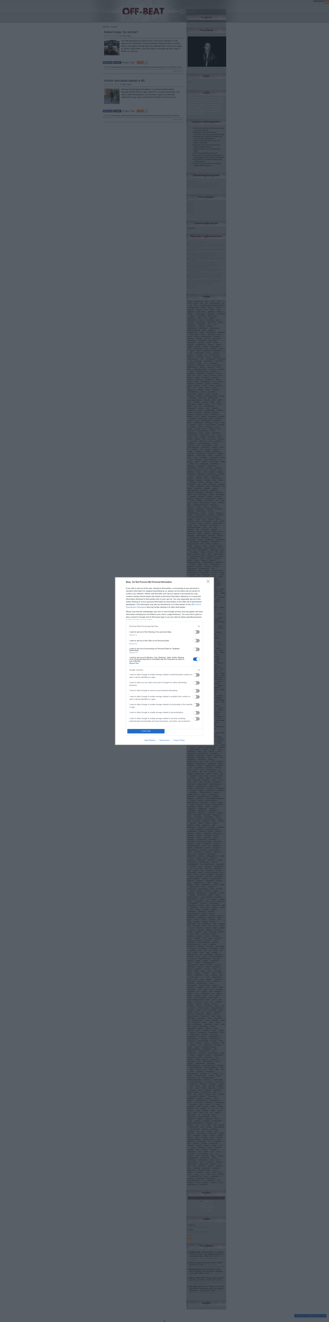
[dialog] (164, 661)
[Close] (209, 582)
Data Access (164, 740)
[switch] (196, 632)
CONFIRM (146, 731)
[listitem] (164, 626)
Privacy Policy (179, 740)
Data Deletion (150, 740)
